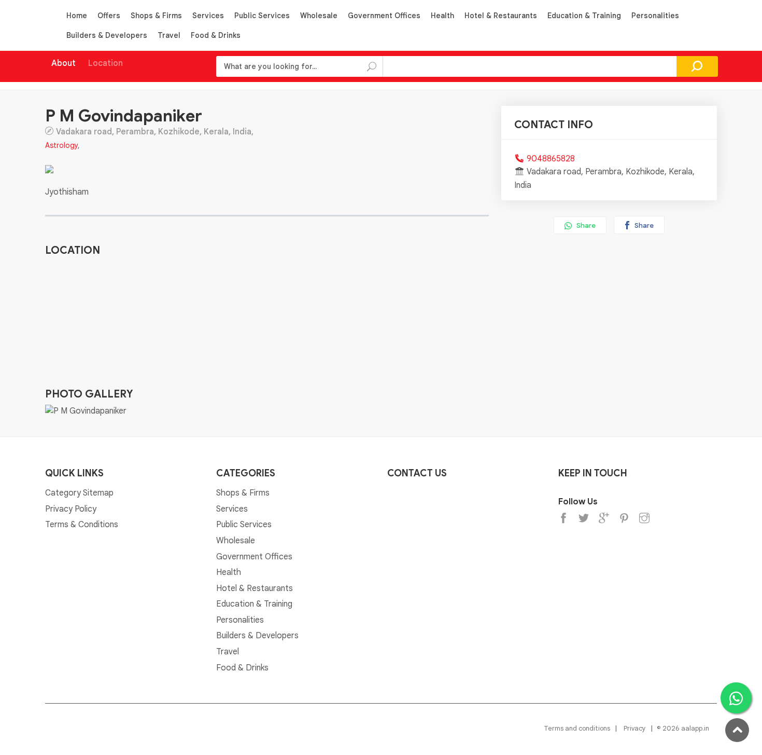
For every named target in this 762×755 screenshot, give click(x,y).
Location (105, 63)
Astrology (61, 145)
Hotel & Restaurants (500, 15)
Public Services (262, 15)
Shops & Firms (156, 15)
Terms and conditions (577, 728)
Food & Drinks (216, 35)
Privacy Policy (70, 509)
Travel (169, 35)
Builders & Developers (106, 35)
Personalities (655, 15)
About (63, 63)
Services (208, 15)
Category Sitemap (79, 493)
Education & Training (584, 15)
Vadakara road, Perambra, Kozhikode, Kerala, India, (154, 131)
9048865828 (551, 159)
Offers (108, 15)
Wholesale (318, 15)
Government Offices (384, 15)
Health (442, 15)
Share (585, 225)
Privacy (635, 728)
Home (76, 15)
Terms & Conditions (81, 524)
